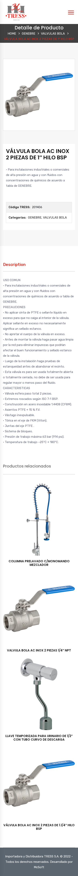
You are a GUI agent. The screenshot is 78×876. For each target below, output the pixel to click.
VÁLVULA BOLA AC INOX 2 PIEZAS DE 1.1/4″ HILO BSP (39, 827)
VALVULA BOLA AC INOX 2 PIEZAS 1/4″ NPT (39, 650)
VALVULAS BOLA (53, 33)
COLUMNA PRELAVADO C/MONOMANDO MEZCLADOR (39, 563)
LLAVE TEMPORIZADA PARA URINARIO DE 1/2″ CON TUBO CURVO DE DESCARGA (39, 738)
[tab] (14, 266)
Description (14, 264)
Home (12, 33)
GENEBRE (28, 33)
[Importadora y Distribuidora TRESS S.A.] (16, 12)
